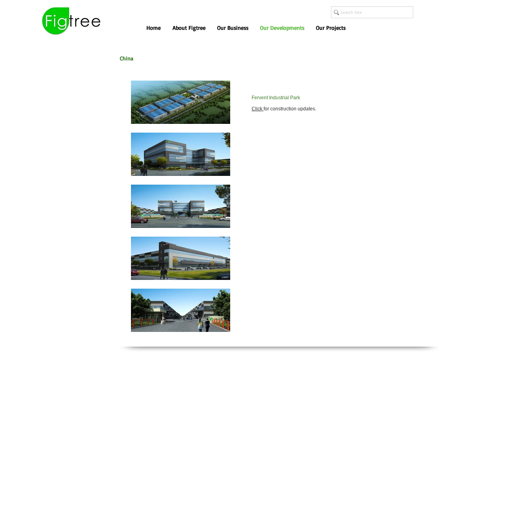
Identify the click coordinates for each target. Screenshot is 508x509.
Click (258, 109)
